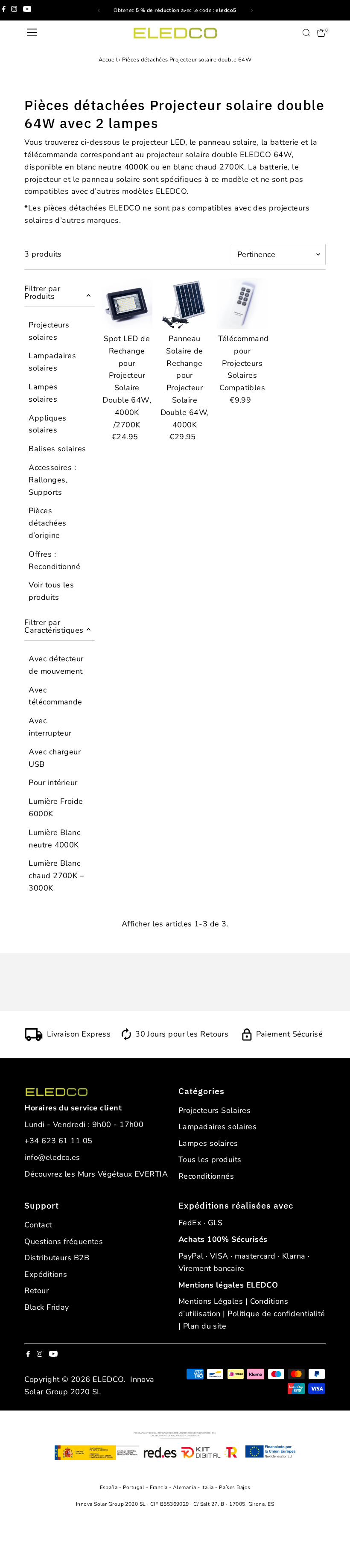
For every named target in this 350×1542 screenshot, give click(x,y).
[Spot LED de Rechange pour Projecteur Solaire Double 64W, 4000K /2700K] (127, 303)
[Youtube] (27, 10)
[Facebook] (4, 10)
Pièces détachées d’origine (47, 522)
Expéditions (45, 1274)
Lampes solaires (43, 393)
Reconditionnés (206, 1176)
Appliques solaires (47, 424)
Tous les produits (210, 1159)
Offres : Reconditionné (54, 560)
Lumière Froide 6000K (56, 807)
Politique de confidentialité (276, 1313)
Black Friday (46, 1307)
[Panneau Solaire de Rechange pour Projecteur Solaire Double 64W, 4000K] (184, 303)
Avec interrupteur (50, 727)
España (109, 1487)
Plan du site (204, 1326)
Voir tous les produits (51, 591)
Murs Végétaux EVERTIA (123, 1174)
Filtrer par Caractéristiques (53, 626)
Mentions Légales (210, 1301)
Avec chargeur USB (55, 758)
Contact (38, 1225)
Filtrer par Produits (42, 292)
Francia (159, 1487)
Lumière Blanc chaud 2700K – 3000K (56, 875)
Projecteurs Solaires (214, 1110)
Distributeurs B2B (56, 1258)
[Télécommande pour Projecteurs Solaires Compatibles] (242, 303)
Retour (36, 1290)
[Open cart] (321, 33)
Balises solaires (57, 449)
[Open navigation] (32, 33)
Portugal (134, 1487)
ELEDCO (108, 1379)
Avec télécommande (55, 696)
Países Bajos (234, 1487)
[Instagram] (14, 10)
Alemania (185, 1487)
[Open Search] (306, 33)
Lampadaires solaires (52, 361)
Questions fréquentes (63, 1241)
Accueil (108, 60)
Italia (208, 1487)
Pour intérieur (53, 782)
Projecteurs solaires (49, 331)
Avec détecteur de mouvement (56, 665)
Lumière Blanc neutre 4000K (54, 838)
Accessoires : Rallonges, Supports (52, 479)
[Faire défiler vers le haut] (332, 1518)
